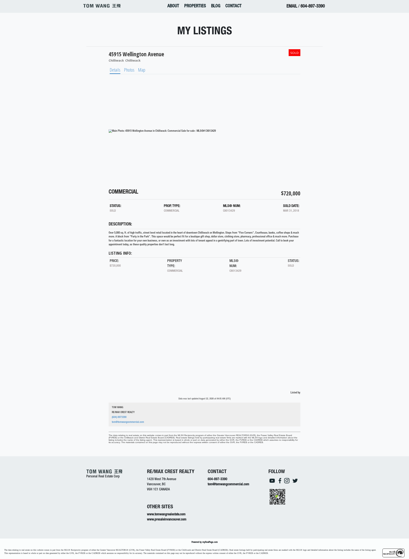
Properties (195, 6)
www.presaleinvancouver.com (166, 519)
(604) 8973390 (119, 417)
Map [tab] (141, 69)
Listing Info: (120, 253)
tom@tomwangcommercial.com (128, 422)
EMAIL (292, 6)
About (173, 6)
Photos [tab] (129, 69)
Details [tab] (115, 69)
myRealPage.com (210, 542)
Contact (233, 6)
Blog (215, 6)
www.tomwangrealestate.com (166, 514)
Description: (120, 224)
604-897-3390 (313, 6)
